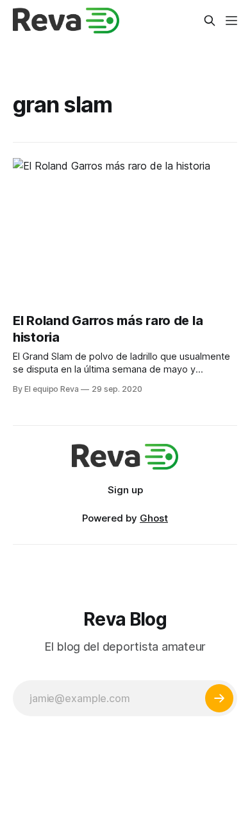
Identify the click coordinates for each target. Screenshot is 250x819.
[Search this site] (209, 20)
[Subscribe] (219, 698)
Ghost (154, 518)
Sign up (125, 490)
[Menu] (231, 20)
